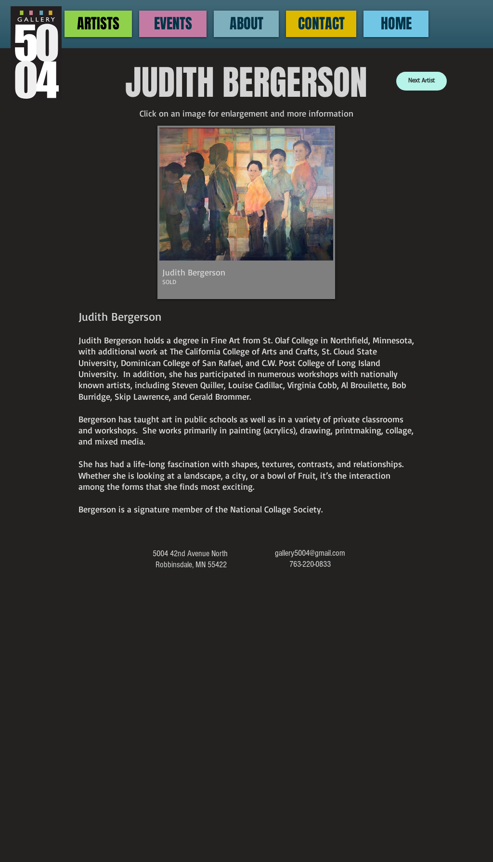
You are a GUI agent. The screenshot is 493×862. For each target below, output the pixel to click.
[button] (246, 212)
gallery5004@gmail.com (310, 553)
